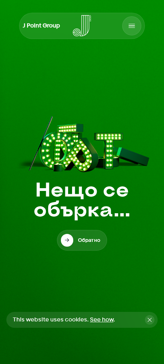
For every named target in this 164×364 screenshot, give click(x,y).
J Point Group (41, 26)
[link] (82, 240)
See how (101, 320)
